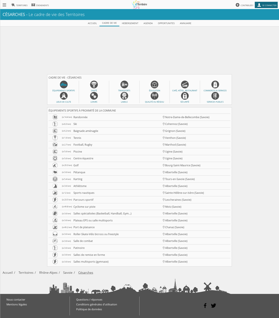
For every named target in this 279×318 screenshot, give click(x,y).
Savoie (67, 272)
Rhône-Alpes (48, 272)
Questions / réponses (89, 299)
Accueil (8, 272)
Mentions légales (16, 304)
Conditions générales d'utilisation (96, 304)
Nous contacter (15, 299)
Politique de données (89, 309)
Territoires (26, 272)
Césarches (85, 272)
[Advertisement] (139, 49)
